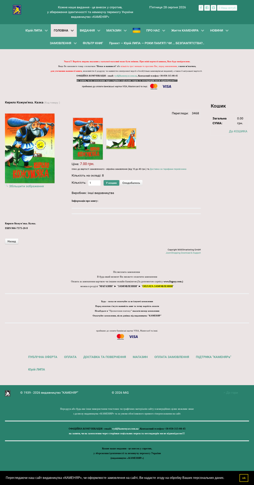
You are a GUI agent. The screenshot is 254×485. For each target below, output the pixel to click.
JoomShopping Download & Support (183, 253)
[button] (225, 478)
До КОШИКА (238, 131)
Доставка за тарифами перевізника (168, 169)
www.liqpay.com (173, 281)
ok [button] (244, 477)
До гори (231, 392)
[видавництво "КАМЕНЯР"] (17, 9)
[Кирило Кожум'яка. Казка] (88, 138)
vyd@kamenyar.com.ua (125, 76)
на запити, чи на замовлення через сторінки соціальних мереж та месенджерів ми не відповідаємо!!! (127, 80)
